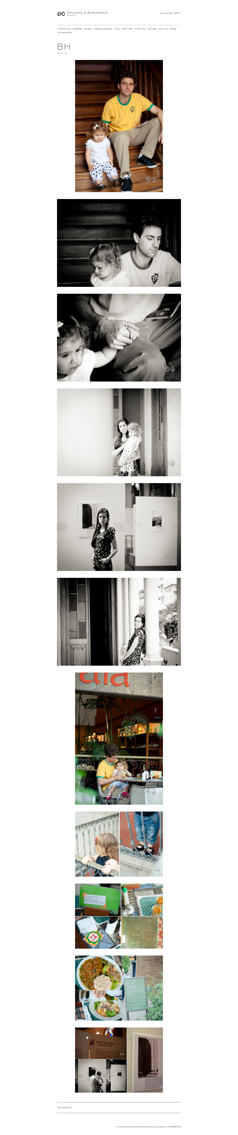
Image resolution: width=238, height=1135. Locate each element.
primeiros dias (65, 32)
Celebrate (77, 29)
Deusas (88, 29)
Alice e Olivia (64, 29)
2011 (58, 53)
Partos (173, 29)
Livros (117, 29)
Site (162, 13)
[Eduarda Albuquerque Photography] (82, 14)
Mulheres (152, 29)
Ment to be (127, 29)
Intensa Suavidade (103, 29)
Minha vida (139, 29)
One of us (163, 29)
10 (62, 53)
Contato (169, 13)
